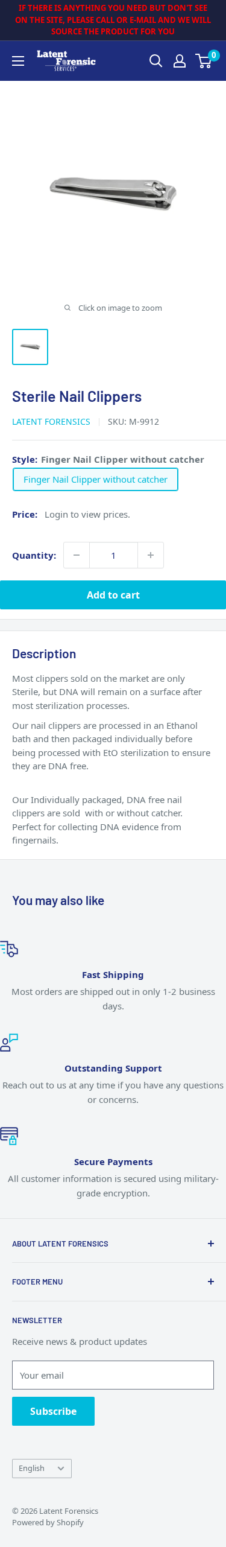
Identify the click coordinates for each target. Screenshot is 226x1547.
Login (56, 514)
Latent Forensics (51, 421)
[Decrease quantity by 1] (76, 555)
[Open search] (156, 61)
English (32, 1468)
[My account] (180, 61)
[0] (204, 61)
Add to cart (113, 595)
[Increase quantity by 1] (150, 555)
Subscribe (53, 1411)
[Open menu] (18, 61)
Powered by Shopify (48, 1522)
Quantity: (34, 555)
